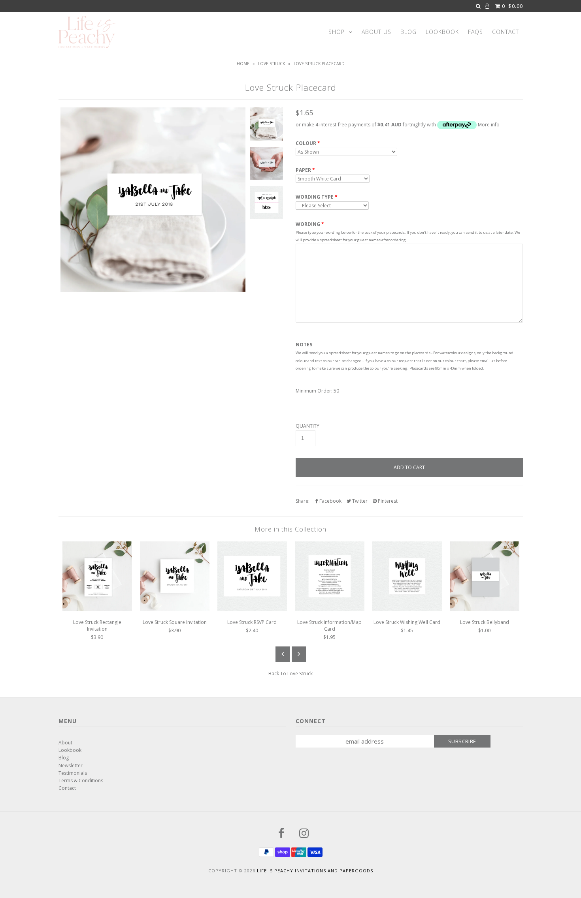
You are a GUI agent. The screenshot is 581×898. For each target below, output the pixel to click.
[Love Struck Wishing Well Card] (407, 609)
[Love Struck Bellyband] (484, 609)
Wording (308, 224)
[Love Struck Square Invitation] (174, 609)
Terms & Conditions (80, 780)
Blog (408, 32)
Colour (306, 143)
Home (243, 63)
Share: (302, 501)
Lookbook (442, 32)
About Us (376, 32)
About (65, 742)
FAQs (475, 32)
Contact (505, 32)
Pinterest (387, 501)
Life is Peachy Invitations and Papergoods (315, 871)
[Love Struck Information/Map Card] (329, 609)
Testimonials (72, 773)
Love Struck (271, 63)
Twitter (359, 501)
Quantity (307, 426)
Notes (304, 344)
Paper (303, 170)
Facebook (329, 501)
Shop (336, 32)
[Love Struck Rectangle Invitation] (97, 609)
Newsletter (70, 765)
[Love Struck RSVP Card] (252, 609)
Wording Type (315, 197)
